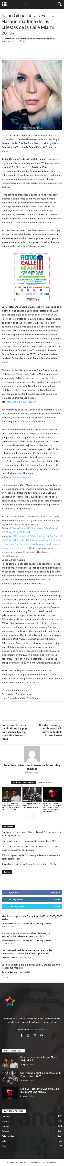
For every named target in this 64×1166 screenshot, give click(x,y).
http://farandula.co (32, 773)
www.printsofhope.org (19, 477)
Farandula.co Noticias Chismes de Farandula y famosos (30, 38)
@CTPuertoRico (10, 532)
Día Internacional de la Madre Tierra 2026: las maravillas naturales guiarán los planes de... (27, 952)
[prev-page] (30, 816)
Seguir (57, 899)
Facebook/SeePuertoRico (16, 544)
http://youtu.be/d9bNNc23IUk (22, 401)
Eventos (6, 1126)
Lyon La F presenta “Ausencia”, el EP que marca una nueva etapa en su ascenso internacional (52, 807)
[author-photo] (32, 754)
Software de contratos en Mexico (43, 1162)
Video (4, 1141)
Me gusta (55, 892)
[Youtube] (42, 1036)
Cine (4, 1146)
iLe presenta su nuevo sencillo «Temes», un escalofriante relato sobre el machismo (26, 935)
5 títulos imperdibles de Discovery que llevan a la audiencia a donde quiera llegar (31, 857)
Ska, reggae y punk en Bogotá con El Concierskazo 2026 (31, 805)
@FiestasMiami (17, 528)
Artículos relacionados (23, 782)
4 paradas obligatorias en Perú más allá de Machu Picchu (29, 864)
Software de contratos (16, 1162)
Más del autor (44, 782)
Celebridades (8, 1136)
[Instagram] (29, 1036)
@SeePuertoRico (52, 528)
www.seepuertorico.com (16, 548)
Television (6, 1131)
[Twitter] (12, 53)
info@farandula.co (38, 1029)
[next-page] (34, 816)
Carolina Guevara (9, 957)
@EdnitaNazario (34, 528)
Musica (5, 800)
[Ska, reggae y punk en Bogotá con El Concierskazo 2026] (32, 794)
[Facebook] (5, 53)
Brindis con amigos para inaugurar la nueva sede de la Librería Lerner (50, 730)
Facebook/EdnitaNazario (30, 540)
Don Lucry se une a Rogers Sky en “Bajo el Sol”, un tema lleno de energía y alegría (11, 806)
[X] (35, 1036)
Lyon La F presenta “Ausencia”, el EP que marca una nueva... (40, 1090)
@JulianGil (24, 532)
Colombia (27, 800)
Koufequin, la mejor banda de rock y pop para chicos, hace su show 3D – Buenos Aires (14, 731)
